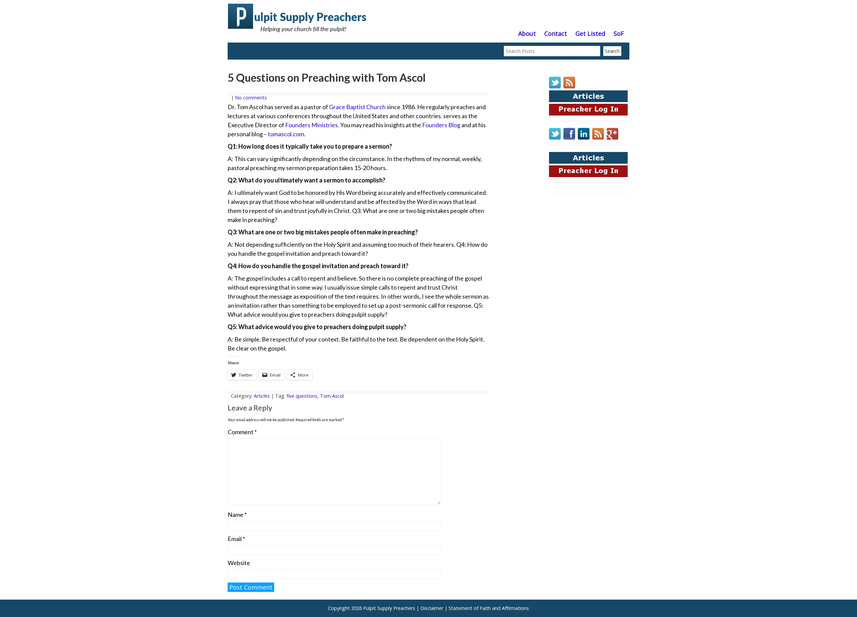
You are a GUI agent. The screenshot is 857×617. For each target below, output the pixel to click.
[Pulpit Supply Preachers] (298, 35)
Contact (555, 33)
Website (239, 562)
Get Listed (590, 33)
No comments (251, 97)
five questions (302, 396)
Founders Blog (441, 125)
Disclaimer (431, 608)
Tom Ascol (332, 396)
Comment (242, 432)
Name (237, 514)
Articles (262, 396)
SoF (619, 33)
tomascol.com (286, 134)
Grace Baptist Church (357, 106)
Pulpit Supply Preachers (389, 608)
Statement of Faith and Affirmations (489, 608)
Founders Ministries (311, 125)
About (527, 33)
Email (236, 538)
